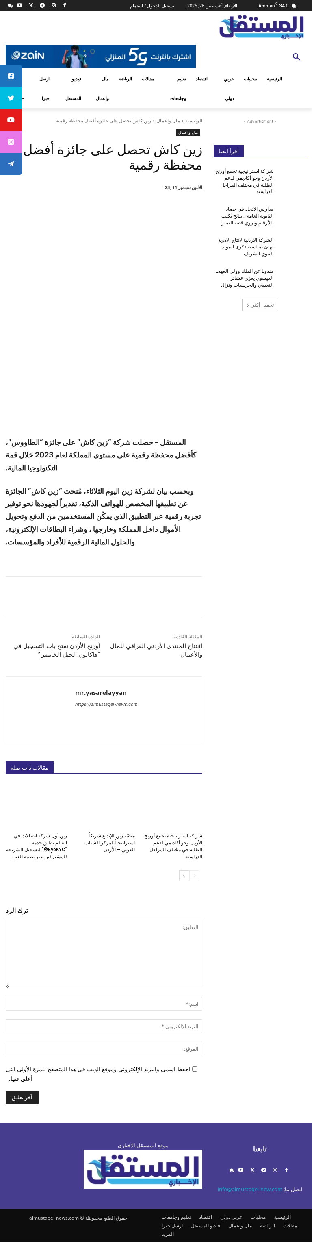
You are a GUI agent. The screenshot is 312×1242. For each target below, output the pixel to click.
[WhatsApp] (92, 208)
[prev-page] (194, 875)
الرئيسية (193, 120)
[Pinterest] (111, 208)
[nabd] (10, 6)
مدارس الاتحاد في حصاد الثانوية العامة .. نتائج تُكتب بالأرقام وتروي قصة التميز (247, 216)
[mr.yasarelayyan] (169, 709)
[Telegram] (42, 6)
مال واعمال (168, 120)
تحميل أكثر (263, 304)
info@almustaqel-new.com (250, 1189)
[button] (296, 57)
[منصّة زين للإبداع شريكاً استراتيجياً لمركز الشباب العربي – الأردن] (103, 805)
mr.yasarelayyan (101, 692)
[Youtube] (19, 6)
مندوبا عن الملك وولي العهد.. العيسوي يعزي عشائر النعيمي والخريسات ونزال (244, 278)
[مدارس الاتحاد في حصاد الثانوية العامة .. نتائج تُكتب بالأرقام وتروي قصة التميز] (292, 215)
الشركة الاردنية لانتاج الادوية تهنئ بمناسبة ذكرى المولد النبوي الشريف (245, 247)
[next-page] (184, 875)
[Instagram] (53, 6)
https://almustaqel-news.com (106, 704)
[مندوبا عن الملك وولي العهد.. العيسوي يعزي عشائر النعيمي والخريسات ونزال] (292, 277)
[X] (31, 6)
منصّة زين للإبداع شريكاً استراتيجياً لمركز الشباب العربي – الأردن (109, 843)
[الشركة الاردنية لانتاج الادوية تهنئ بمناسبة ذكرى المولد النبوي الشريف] (292, 247)
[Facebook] (64, 6)
